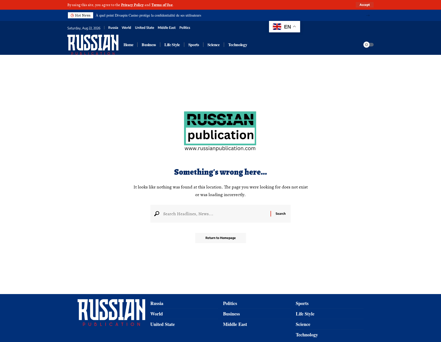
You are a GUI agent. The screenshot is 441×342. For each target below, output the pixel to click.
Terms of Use (162, 4)
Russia (113, 27)
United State (144, 27)
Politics (184, 27)
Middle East (167, 27)
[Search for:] (215, 214)
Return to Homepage (220, 238)
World (126, 27)
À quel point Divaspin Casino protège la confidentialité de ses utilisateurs (148, 15)
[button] (368, 15)
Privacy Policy (132, 4)
